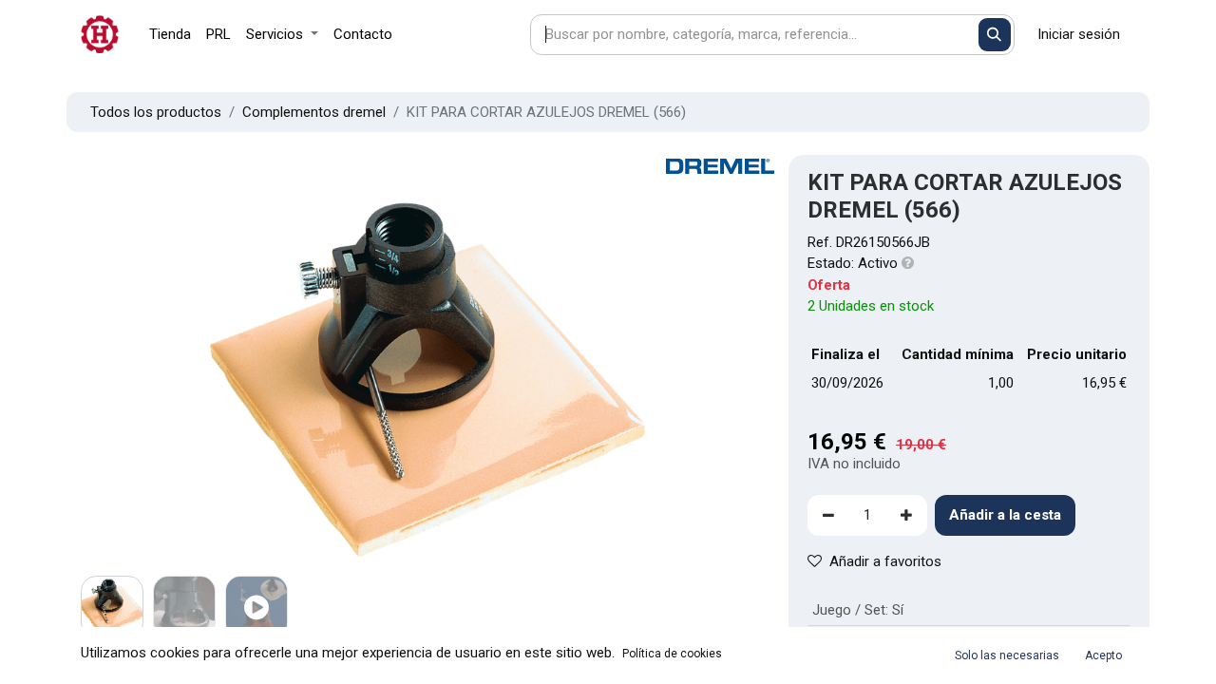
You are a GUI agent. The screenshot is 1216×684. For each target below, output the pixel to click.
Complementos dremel (314, 112)
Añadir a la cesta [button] (1005, 514)
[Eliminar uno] (828, 515)
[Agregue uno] (906, 515)
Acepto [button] (1103, 655)
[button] (133, 378)
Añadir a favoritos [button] (885, 561)
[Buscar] (995, 34)
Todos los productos (155, 112)
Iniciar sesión (1078, 34)
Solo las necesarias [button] (1007, 655)
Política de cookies (672, 653)
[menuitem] (170, 34)
